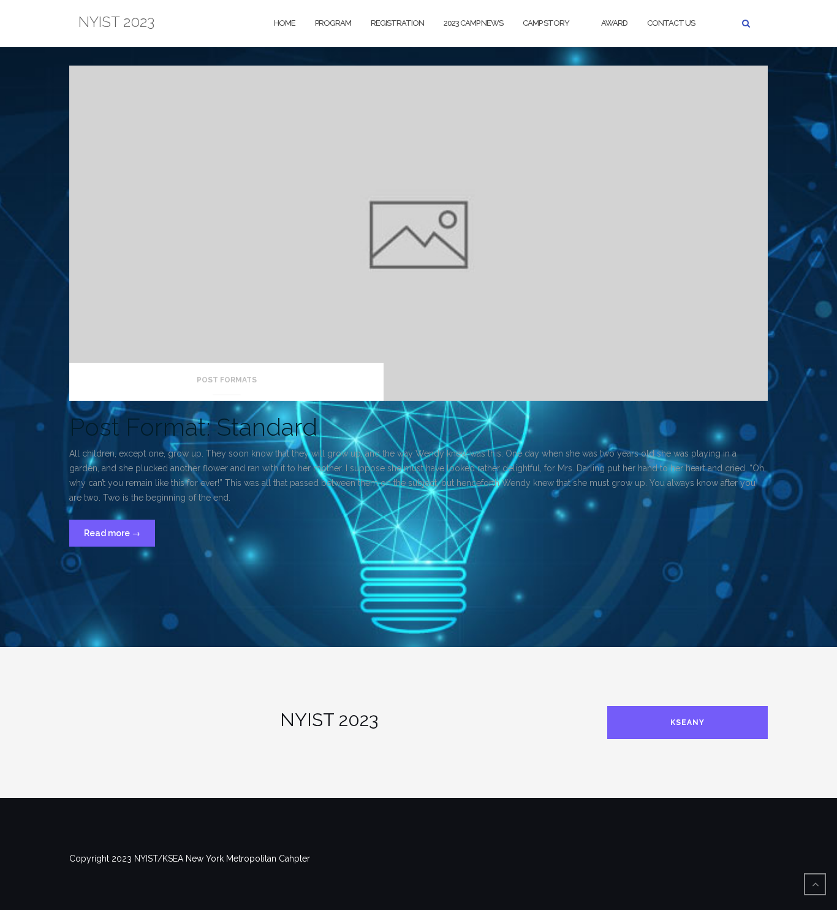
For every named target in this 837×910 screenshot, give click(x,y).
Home (284, 23)
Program (333, 23)
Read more (119, 537)
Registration (397, 23)
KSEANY (687, 722)
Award (614, 23)
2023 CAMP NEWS (473, 23)
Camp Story (546, 23)
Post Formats (227, 380)
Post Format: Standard (193, 426)
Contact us (671, 23)
